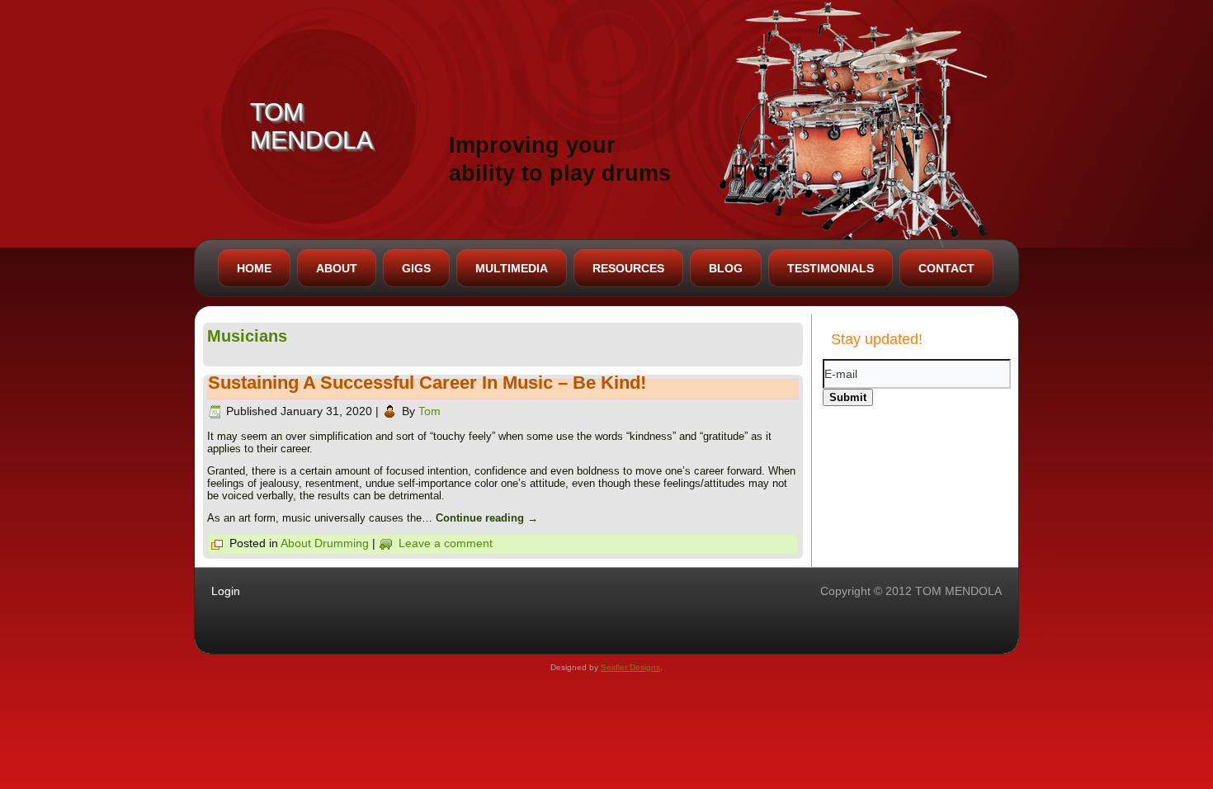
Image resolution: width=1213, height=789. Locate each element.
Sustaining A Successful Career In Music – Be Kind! (427, 382)
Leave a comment (446, 543)
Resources (628, 268)
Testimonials (830, 268)
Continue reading (487, 518)
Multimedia (511, 268)
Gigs (416, 268)
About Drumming (325, 543)
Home (254, 268)
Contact (946, 268)
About (336, 268)
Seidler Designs (630, 667)
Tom (429, 411)
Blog (726, 268)
